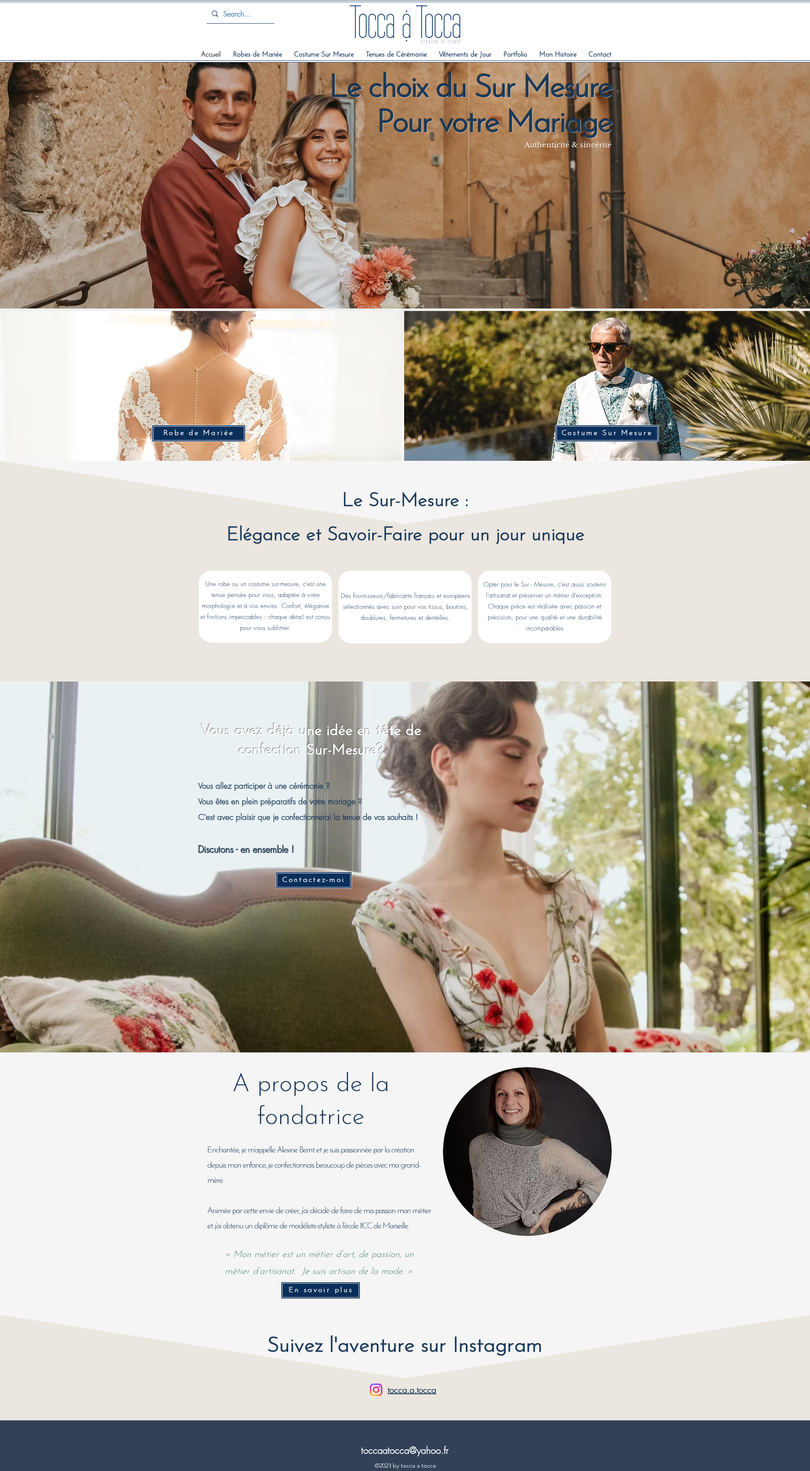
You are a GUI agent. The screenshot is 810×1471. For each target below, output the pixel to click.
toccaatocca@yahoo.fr (404, 1450)
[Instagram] (376, 1390)
